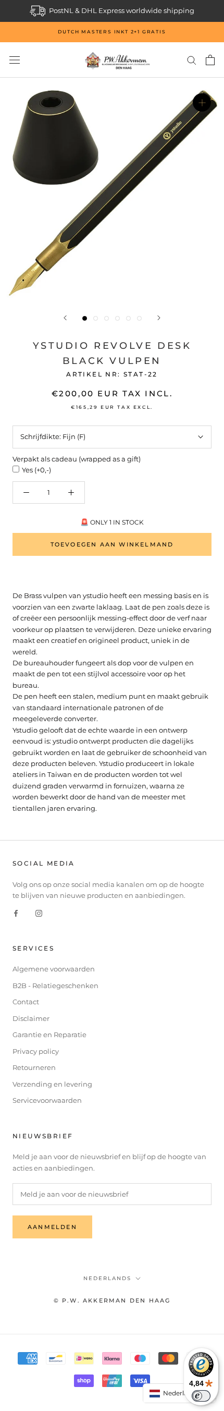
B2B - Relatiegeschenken (55, 985)
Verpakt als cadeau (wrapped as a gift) (77, 459)
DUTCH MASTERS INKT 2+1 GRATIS (112, 31)
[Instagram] (38, 912)
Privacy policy (36, 1051)
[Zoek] (191, 59)
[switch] (201, 1396)
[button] (179, 1393)
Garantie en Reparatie (49, 1034)
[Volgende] (158, 317)
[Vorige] (65, 317)
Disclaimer (31, 1018)
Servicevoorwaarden (47, 1100)
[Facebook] (16, 912)
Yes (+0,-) (36, 470)
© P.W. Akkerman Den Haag (112, 1300)
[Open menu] (14, 60)
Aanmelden (52, 1227)
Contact (26, 1002)
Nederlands (107, 1278)
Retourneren (34, 1067)
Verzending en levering (52, 1084)
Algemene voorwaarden (54, 969)
